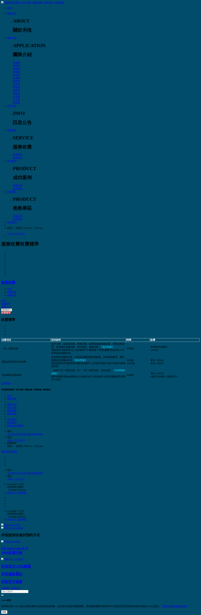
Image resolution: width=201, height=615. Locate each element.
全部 (9, 289)
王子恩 (16, 99)
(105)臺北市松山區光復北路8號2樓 (25, 434)
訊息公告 (11, 106)
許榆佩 (16, 78)
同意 (4, 612)
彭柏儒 (16, 84)
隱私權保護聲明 (15, 425)
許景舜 (16, 96)
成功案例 (11, 161)
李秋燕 (16, 90)
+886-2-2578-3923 (16, 233)
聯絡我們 (11, 222)
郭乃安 (16, 75)
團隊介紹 (11, 38)
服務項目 (17, 158)
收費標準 (17, 154)
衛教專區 (11, 191)
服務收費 (11, 130)
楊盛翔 (16, 81)
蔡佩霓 (16, 72)
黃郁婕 (16, 68)
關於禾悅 (11, 13)
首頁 (9, 395)
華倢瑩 (16, 87)
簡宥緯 (16, 93)
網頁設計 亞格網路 (16, 492)
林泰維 (16, 62)
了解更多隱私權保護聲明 (174, 606)
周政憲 (16, 102)
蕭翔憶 (16, 65)
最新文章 (17, 185)
